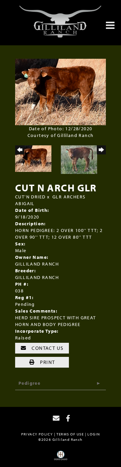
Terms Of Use (70, 434)
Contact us (46, 348)
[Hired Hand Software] (60, 458)
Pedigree (29, 383)
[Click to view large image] (60, 92)
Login (93, 434)
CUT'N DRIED (30, 197)
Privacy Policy (37, 434)
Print (47, 362)
